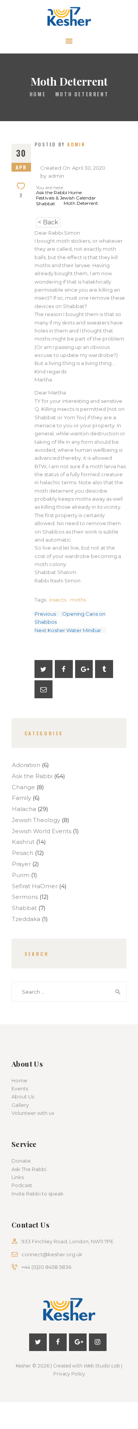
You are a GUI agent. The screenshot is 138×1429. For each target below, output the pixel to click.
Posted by (59, 144)
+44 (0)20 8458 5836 (46, 1267)
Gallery (20, 1105)
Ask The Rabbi (29, 1169)
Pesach (22, 853)
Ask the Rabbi (32, 776)
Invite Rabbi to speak (38, 1194)
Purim (21, 875)
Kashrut (23, 842)
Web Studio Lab (102, 1366)
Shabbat (24, 908)
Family (21, 798)
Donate (21, 1161)
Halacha (24, 809)
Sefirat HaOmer (35, 886)
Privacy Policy (69, 1374)
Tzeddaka (26, 919)
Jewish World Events (41, 831)
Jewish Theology (36, 820)
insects (57, 600)
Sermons (25, 897)
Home (38, 94)
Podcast (22, 1185)
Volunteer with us (33, 1113)
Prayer (21, 864)
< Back (48, 222)
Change (23, 787)
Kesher (23, 1366)
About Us (23, 1096)
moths (78, 600)
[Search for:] (69, 992)
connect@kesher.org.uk (51, 1254)
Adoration (26, 765)
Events (20, 1088)
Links (18, 1177)
